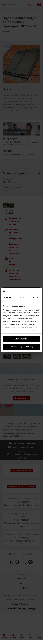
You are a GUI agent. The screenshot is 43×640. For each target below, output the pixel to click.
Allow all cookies (21, 339)
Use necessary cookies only (21, 347)
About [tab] (35, 297)
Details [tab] (21, 297)
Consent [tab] (7, 297)
